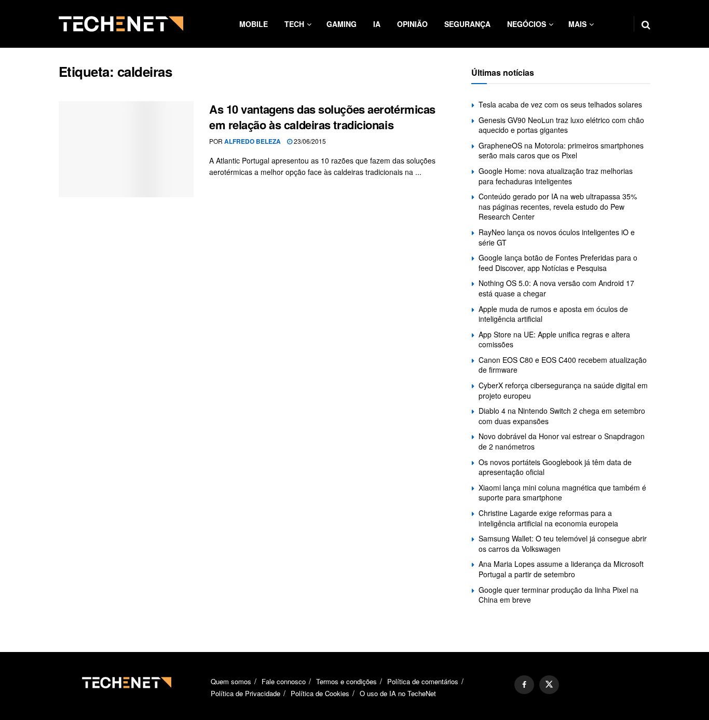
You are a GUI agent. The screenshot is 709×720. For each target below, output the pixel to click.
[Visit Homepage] (121, 24)
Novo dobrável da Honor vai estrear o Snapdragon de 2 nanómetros (562, 441)
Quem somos (231, 681)
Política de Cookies (320, 693)
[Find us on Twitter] (549, 684)
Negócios (526, 24)
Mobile (253, 24)
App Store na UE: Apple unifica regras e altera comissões (554, 339)
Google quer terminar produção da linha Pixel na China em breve (558, 595)
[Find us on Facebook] (524, 684)
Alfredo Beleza (252, 141)
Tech (294, 24)
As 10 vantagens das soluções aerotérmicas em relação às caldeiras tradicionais (322, 117)
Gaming (341, 24)
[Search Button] (646, 24)
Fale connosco (284, 681)
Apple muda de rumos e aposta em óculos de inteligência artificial (553, 314)
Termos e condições (346, 681)
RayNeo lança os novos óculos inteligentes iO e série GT (557, 237)
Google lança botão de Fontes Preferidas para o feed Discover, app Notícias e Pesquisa (558, 262)
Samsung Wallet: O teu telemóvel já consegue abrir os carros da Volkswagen (563, 543)
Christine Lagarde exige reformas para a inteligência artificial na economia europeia (548, 518)
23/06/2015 (309, 141)
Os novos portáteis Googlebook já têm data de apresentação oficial (555, 467)
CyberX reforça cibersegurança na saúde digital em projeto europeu (563, 390)
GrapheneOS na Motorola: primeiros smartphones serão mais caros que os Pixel (561, 150)
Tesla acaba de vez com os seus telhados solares (560, 104)
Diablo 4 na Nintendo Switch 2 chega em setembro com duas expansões (562, 415)
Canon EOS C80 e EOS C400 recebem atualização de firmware (563, 365)
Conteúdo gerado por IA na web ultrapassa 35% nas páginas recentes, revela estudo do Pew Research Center (558, 206)
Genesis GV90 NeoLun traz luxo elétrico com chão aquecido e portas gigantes (561, 125)
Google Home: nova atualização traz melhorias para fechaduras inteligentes (556, 176)
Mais (577, 24)
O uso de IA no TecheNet (398, 693)
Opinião (412, 24)
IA (376, 24)
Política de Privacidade (245, 693)
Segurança (467, 24)
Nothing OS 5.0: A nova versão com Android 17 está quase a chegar (556, 288)
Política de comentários (422, 681)
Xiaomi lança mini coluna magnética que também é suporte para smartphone (562, 492)
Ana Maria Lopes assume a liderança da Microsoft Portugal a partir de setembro (561, 569)
